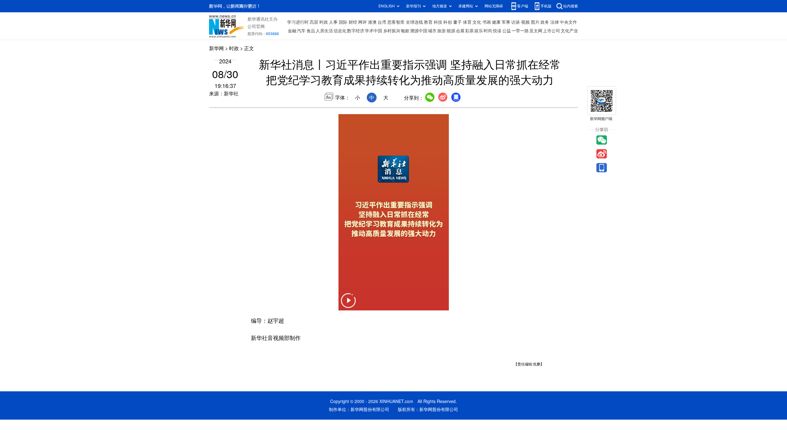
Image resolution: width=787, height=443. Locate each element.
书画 (486, 22)
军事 (506, 22)
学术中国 (373, 31)
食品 (310, 31)
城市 (432, 31)
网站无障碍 (493, 6)
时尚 (488, 31)
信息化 (340, 31)
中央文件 (568, 22)
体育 (467, 22)
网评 (362, 22)
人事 (333, 22)
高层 (314, 22)
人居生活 (324, 31)
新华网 (216, 48)
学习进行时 (298, 22)
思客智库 (396, 22)
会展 (460, 31)
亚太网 (535, 31)
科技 (438, 22)
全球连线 (414, 22)
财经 (353, 22)
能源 (451, 31)
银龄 (405, 31)
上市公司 (551, 31)
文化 (477, 22)
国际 (343, 22)
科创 (447, 22)
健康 (496, 22)
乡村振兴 (391, 31)
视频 (525, 22)
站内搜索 (570, 6)
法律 (554, 22)
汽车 (301, 31)
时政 (323, 22)
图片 (535, 22)
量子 (457, 22)
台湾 (382, 22)
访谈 (515, 22)
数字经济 (355, 31)
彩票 (469, 31)
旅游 (441, 31)
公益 (506, 31)
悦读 (497, 31)
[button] (348, 304)
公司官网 (256, 26)
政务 (544, 22)
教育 (428, 22)
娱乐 (478, 31)
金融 (292, 31)
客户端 (522, 6)
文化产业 (569, 31)
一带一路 (520, 31)
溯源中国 (418, 31)
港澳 (372, 22)
